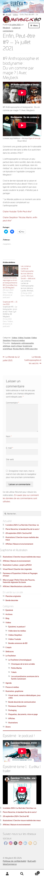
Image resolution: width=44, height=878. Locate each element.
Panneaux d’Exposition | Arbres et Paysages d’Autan (20, 574)
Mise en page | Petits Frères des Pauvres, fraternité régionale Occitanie (19, 580)
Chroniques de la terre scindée (23, 664)
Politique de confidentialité (14, 860)
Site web (10, 459)
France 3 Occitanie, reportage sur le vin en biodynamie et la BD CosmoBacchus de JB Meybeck (10, 282)
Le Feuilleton (11, 655)
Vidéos (15, 14)
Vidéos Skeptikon (15, 635)
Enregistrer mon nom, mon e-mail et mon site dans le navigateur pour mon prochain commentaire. (21, 474)
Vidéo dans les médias (17, 630)
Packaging (12, 710)
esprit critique (16, 346)
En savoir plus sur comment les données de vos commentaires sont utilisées (21, 498)
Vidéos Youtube (24, 337)
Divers (8, 726)
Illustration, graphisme (14, 691)
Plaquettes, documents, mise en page (23, 714)
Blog (7, 618)
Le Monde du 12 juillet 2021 (11, 358)
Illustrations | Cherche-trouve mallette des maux (22, 538)
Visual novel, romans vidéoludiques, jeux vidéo (24, 696)
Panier (34, 872)
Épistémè (9, 610)
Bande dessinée (12, 600)
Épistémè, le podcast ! (17, 626)
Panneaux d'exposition (17, 706)
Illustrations (13, 722)
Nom (9, 436)
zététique (6, 346)
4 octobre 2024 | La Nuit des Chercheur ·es (22, 525)
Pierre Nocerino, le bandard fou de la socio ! (22, 529)
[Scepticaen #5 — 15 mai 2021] (12, 314)
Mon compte (7, 874)
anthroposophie (27, 343)
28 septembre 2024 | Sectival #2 (19, 533)
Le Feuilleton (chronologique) (19, 659)
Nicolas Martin (18, 348)
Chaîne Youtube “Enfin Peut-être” (17, 211)
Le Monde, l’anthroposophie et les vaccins (32, 360)
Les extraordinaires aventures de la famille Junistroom (25, 677)
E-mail (9, 447)
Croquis (8, 647)
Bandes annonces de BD (17, 643)
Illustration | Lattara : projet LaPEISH (17, 565)
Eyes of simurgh (34, 138)
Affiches (11, 718)
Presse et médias (18, 340)
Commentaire (12, 402)
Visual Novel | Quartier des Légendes (17, 569)
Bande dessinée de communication (22, 702)
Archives (9, 614)
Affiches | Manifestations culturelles (17, 586)
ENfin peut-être (31, 348)
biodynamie (16, 343)
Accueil (8, 14)
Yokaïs (13, 672)
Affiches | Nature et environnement (19, 543)
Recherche (22, 874)
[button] (22, 19)
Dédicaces (10, 651)
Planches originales (13, 596)
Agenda (9, 683)
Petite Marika (16, 668)
